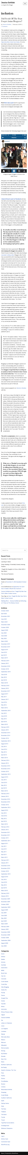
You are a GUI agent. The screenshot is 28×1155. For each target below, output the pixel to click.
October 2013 (5, 771)
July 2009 (4, 913)
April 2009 (4, 921)
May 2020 (4, 638)
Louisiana (3, 1031)
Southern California (6, 1098)
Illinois (3, 1006)
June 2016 (4, 702)
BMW (2, 970)
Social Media (4, 1095)
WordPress (15, 1153)
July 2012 (4, 813)
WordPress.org (5, 1144)
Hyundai (3, 1003)
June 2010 (4, 882)
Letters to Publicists (6, 1023)
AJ (8, 330)
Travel (3, 1120)
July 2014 (4, 746)
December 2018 (5, 666)
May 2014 (4, 752)
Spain (2, 1100)
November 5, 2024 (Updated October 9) (12, 559)
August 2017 (4, 694)
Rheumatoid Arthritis (6, 1089)
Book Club (4, 973)
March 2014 (4, 757)
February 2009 (5, 926)
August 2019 (4, 649)
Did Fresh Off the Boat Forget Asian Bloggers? (11, 20)
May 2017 (4, 696)
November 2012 (5, 802)
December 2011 (5, 832)
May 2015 (4, 719)
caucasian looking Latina (7, 255)
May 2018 (4, 677)
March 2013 (4, 791)
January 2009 (5, 929)
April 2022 (4, 613)
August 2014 (4, 744)
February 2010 (5, 893)
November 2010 (5, 868)
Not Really (4, 1067)
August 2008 (4, 943)
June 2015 (4, 716)
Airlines (3, 956)
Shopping (3, 1092)
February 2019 (5, 660)
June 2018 (4, 674)
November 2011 (5, 835)
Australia (3, 965)
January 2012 (5, 829)
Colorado (3, 979)
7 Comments (4, 26)
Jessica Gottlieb (7, 24)
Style (2, 1106)
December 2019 (5, 644)
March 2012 (4, 824)
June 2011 (4, 849)
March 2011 (4, 857)
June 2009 (4, 915)
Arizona (3, 962)
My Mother (4, 1053)
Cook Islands (4, 981)
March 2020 (4, 641)
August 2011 (4, 843)
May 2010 (4, 885)
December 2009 (5, 899)
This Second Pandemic (7, 574)
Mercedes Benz (5, 1037)
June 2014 (4, 749)
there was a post (9, 103)
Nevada (3, 1056)
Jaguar (3, 1015)
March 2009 (4, 924)
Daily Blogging (5, 987)
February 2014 (5, 760)
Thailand (3, 1112)
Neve (2, 1153)
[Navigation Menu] (25, 3)
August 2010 (4, 876)
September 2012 (5, 807)
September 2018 (5, 672)
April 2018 (4, 680)
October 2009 (5, 904)
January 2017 (5, 699)
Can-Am (3, 976)
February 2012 (5, 827)
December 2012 (5, 799)
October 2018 (5, 669)
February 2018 (5, 685)
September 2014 (5, 741)
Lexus (2, 1026)
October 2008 (5, 937)
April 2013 (4, 788)
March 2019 (4, 658)
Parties (3, 1075)
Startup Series (5, 1103)
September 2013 (5, 774)
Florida (3, 992)
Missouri (3, 1042)
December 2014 (5, 732)
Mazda (3, 1034)
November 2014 (5, 735)
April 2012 (4, 821)
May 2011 (4, 852)
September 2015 (5, 710)
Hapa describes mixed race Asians (10, 42)
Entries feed (4, 1139)
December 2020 (5, 624)
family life (4, 990)
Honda (3, 1001)
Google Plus (4, 998)
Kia (2, 1020)
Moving (3, 1051)
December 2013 (5, 766)
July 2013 (4, 780)
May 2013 (4, 785)
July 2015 (4, 713)
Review (3, 1084)
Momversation (5, 1048)
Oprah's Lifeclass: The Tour (8, 1070)
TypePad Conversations (7, 1123)
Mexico (3, 1040)
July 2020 (4, 633)
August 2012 (4, 810)
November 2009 (5, 901)
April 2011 (4, 854)
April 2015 (4, 721)
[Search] (25, 550)
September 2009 (5, 907)
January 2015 (5, 730)
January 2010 (5, 896)
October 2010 (5, 871)
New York (3, 1059)
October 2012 (5, 805)
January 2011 (5, 863)
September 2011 (5, 840)
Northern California (6, 1064)
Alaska (3, 959)
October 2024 (5, 611)
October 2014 (5, 738)
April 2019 (4, 655)
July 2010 (4, 879)
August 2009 (4, 910)
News (2, 1062)
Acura (2, 954)
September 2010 (5, 874)
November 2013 (5, 768)
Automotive (4, 967)
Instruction (4, 1009)
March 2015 (4, 724)
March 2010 (4, 890)
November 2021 (5, 616)
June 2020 (4, 636)
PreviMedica (4, 1081)
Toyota (3, 1117)
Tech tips (3, 1109)
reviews (3, 1087)
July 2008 (4, 946)
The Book (3, 1114)
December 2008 (5, 932)
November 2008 (5, 935)
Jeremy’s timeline (21, 388)
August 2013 (4, 777)
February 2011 (5, 860)
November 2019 (5, 647)
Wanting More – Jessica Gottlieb (10, 601)
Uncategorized (5, 1125)
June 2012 (4, 816)
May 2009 (4, 918)
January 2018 (5, 688)
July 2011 (4, 846)
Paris (2, 1073)
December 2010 (5, 865)
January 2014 (5, 763)
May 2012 (4, 818)
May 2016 (4, 705)
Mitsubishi (4, 1045)
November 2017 (5, 691)
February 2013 (5, 793)
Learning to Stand (6, 562)
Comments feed (5, 1142)
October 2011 (5, 838)
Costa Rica (4, 984)
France (3, 995)
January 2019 (5, 663)
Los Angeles (4, 1028)
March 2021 (4, 622)
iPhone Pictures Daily (7, 1012)
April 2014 (4, 755)
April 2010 (4, 888)
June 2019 (4, 652)
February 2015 (5, 727)
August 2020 (4, 630)
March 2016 (4, 708)
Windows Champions (6, 1128)
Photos (3, 1078)
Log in (2, 1136)
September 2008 (5, 940)
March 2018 (4, 683)
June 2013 (4, 782)
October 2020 (5, 627)
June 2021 (4, 619)
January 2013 (5, 796)
